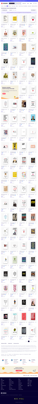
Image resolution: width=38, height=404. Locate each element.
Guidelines (19, 384)
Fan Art (2, 381)
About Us (10, 380)
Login (1, 386)
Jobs (9, 386)
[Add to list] (8, 24)
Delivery (19, 380)
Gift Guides (2, 380)
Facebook (30, 381)
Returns (19, 381)
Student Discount (3, 385)
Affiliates (10, 384)
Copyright (19, 386)
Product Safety (20, 385)
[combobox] (15, 3)
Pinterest (30, 385)
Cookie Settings (20, 389)
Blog (1, 384)
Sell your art (11, 385)
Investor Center (11, 381)
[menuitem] (2, 6)
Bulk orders (2, 389)
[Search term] (20, 3)
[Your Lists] (34, 3)
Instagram (30, 380)
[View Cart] (36, 3)
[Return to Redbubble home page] (4, 3)
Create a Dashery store (12, 389)
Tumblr (30, 384)
